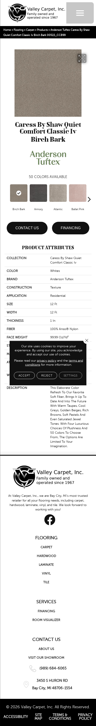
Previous (6, 192)
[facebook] (49, 519)
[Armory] (38, 193)
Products (42, 29)
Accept (24, 375)
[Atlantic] (58, 193)
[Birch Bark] (19, 193)
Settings (70, 375)
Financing (71, 228)
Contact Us (27, 228)
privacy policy (46, 360)
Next (89, 192)
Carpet (30, 29)
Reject (46, 375)
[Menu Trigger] (80, 13)
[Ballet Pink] (78, 193)
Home (7, 29)
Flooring (18, 29)
